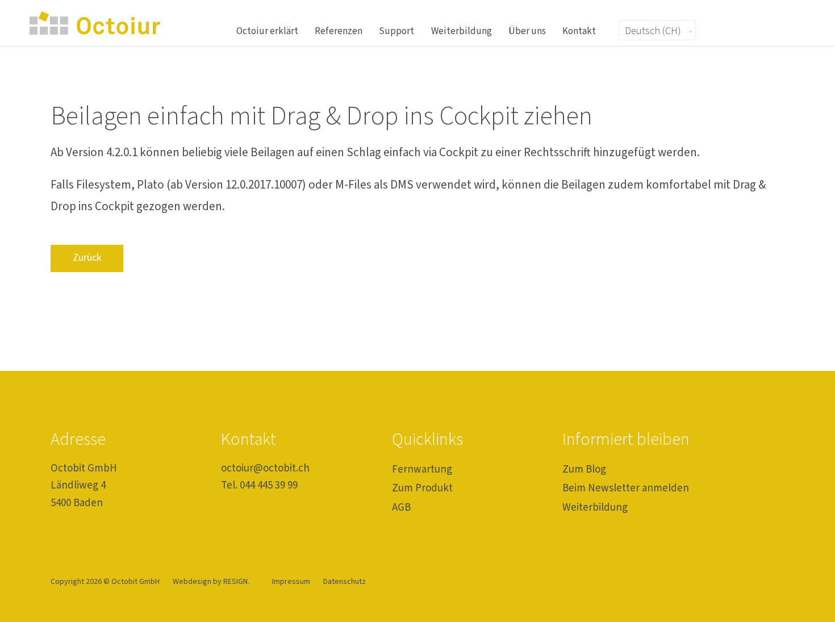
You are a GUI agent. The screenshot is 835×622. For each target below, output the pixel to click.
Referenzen (338, 30)
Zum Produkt (422, 488)
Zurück (87, 258)
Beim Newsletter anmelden (625, 488)
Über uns (527, 30)
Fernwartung (422, 469)
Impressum (292, 581)
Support (396, 30)
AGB (401, 507)
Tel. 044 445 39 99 (259, 485)
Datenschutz (344, 581)
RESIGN (235, 581)
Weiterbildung (461, 30)
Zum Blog (584, 469)
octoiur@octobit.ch (265, 468)
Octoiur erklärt (267, 30)
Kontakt (579, 30)
